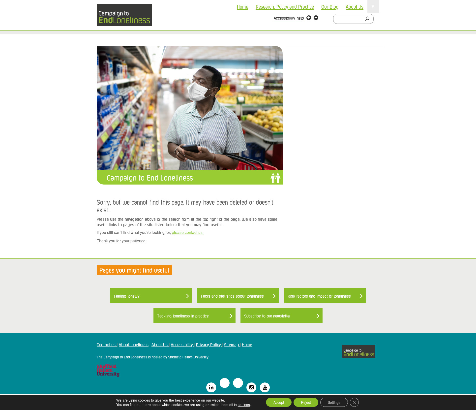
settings (244, 404)
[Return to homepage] (124, 15)
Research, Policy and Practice (285, 6)
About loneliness (134, 344)
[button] (308, 18)
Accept (278, 402)
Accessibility (182, 344)
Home (242, 6)
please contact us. (188, 232)
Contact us (107, 344)
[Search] (368, 19)
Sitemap (232, 344)
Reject (306, 402)
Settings (334, 402)
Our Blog (329, 6)
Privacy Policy (209, 344)
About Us (354, 6)
